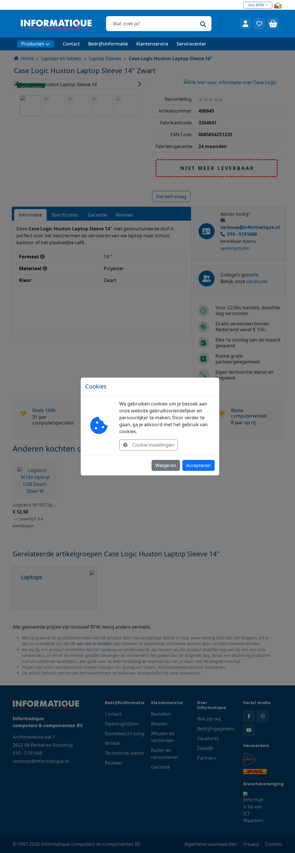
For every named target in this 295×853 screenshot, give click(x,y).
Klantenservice (152, 44)
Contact (71, 44)
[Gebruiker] (245, 23)
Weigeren (165, 465)
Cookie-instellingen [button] (153, 445)
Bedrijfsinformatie (108, 44)
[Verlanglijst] (259, 23)
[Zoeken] (203, 23)
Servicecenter (191, 44)
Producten (32, 44)
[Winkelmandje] (273, 23)
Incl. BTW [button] (256, 4)
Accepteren (198, 465)
